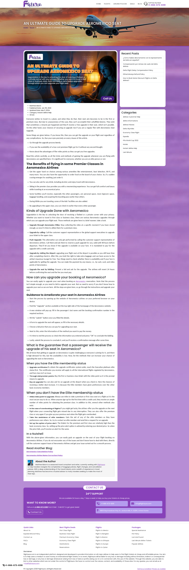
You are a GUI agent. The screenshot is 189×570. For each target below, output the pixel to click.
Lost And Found (137, 537)
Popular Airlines (137, 544)
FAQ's (26, 540)
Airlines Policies (120, 4)
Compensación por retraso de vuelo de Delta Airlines (140, 65)
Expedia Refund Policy (32, 534)
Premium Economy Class (69, 537)
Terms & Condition (144, 569)
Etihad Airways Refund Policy (134, 74)
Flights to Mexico (102, 530)
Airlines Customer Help (131, 117)
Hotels (125, 144)
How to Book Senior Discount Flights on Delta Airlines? (140, 79)
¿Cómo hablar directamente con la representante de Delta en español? (142, 59)
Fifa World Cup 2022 (130, 140)
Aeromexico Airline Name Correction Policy (44, 455)
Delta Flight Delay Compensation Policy (138, 70)
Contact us (28, 537)
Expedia (126, 136)
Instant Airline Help (130, 148)
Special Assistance (139, 530)
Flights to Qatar (102, 547)
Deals (132, 4)
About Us (27, 530)
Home (98, 4)
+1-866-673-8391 (157, 5)
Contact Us (36, 512)
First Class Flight (66, 530)
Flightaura (101, 465)
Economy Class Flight (131, 132)
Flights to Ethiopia (102, 540)
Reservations (64, 547)
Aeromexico (81, 281)
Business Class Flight (67, 534)
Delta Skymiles (128, 129)
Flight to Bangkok (102, 534)
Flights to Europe (102, 544)
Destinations (64, 544)
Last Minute (127, 152)
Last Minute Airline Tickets (141, 540)
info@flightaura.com (31, 563)
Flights (107, 4)
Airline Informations (130, 121)
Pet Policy (135, 534)
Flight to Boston (102, 537)
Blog (140, 4)
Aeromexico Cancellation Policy (39, 452)
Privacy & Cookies (159, 569)
